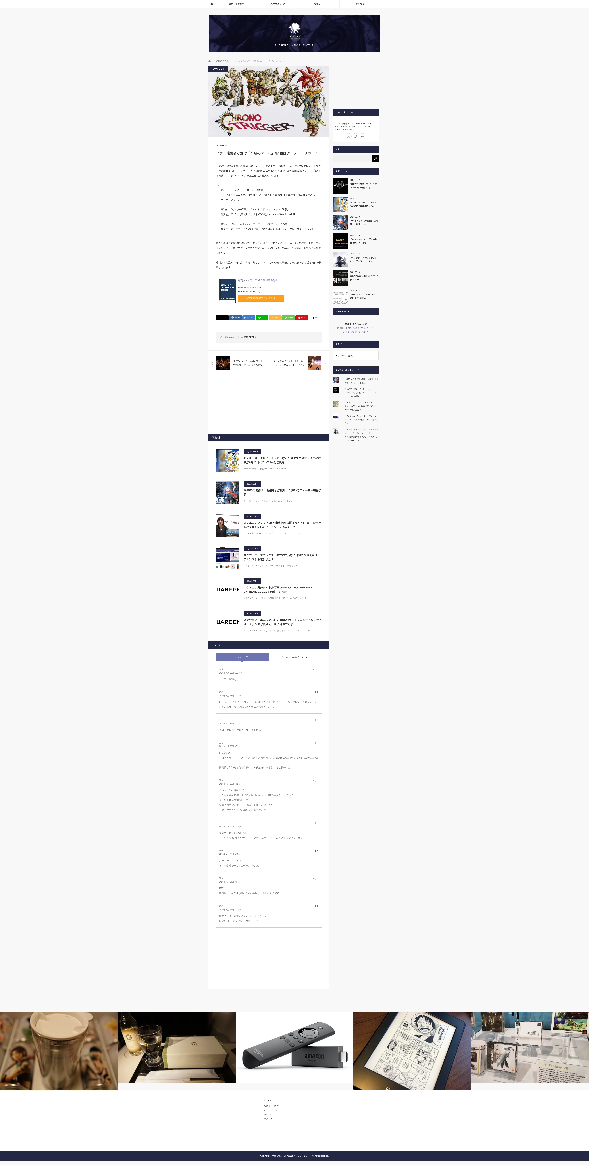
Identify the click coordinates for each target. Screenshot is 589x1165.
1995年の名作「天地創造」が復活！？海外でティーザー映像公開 (282, 492)
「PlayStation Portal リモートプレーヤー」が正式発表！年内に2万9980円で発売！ (361, 419)
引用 (317, 669)
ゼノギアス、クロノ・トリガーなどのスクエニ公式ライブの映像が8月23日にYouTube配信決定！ (282, 460)
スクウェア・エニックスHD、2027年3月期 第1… (363, 296)
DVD (362, 328)
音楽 (355, 328)
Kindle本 (346, 328)
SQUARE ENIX (218, 69)
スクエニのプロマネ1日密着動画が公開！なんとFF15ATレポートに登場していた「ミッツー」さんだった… (282, 525)
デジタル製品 (349, 332)
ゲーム (370, 328)
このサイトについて (236, 4)
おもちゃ (364, 332)
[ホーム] (212, 4)
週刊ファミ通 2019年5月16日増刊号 (258, 280)
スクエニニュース (277, 4)
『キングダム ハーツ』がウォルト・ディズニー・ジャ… (363, 259)
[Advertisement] (269, 404)
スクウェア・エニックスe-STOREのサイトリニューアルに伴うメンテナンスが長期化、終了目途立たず (283, 622)
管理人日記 (318, 4)
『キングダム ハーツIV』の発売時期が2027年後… (363, 241)
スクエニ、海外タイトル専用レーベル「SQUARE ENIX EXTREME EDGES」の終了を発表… (278, 589)
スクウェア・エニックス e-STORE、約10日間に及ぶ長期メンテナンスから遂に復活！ (282, 557)
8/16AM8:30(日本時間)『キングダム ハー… (364, 278)
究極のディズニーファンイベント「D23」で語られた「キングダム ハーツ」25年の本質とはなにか (360, 392)
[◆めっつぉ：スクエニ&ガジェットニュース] (294, 51)
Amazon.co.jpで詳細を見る (261, 298)
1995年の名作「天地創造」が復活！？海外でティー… (364, 222)
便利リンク (360, 4)
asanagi (232, 337)
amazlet (249, 288)
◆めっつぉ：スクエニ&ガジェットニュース (291, 1156)
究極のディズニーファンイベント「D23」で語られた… (364, 186)
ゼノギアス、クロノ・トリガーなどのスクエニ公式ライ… (364, 204)
